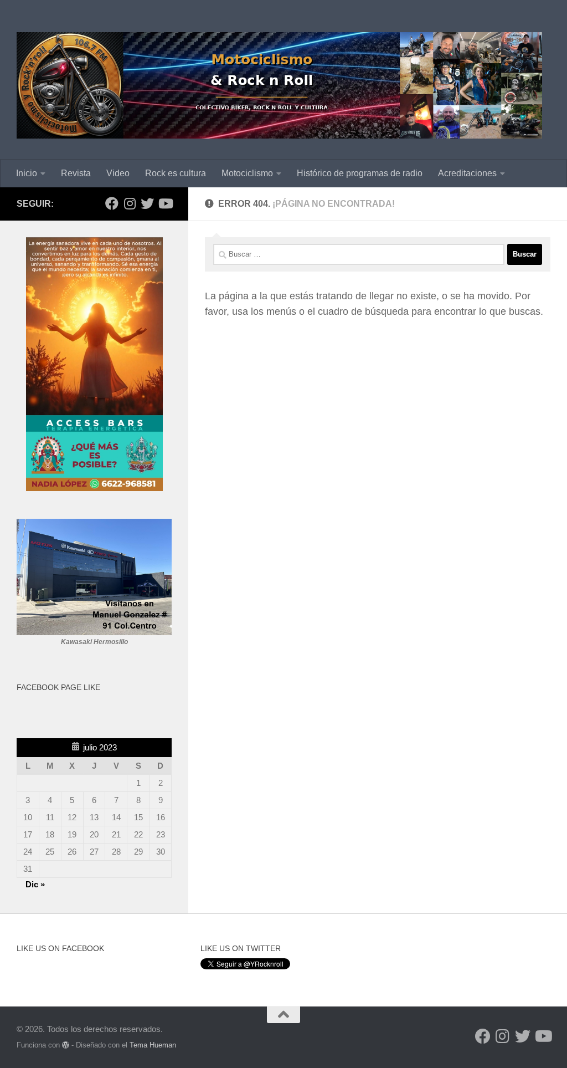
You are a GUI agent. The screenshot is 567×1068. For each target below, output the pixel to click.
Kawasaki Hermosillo (94, 642)
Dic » (35, 884)
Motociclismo (247, 173)
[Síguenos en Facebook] (111, 203)
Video (118, 173)
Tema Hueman (153, 1045)
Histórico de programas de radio (359, 173)
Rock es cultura (175, 173)
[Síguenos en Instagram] (129, 203)
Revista (76, 173)
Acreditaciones (467, 173)
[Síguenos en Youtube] (165, 203)
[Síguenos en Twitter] (147, 203)
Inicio (26, 173)
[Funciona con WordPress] (65, 1045)
